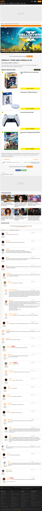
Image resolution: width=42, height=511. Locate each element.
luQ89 (8, 478)
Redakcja (27, 488)
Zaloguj (39, 1)
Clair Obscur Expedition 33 (25, 494)
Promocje (4, 3)
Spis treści (21, 25)
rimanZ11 (9, 281)
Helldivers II (11, 174)
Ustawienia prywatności (34, 487)
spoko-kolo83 (8, 469)
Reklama (23, 488)
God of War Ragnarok (14, 503)
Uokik (7, 445)
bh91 (7, 265)
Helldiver (7, 249)
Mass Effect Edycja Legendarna (15, 494)
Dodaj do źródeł (29, 56)
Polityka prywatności (26, 487)
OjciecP (7, 257)
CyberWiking (8, 330)
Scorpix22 (9, 273)
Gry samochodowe (3, 492)
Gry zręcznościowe (3, 494)
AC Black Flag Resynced (24, 500)
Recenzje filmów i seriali (34, 495)
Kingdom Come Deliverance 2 (25, 497)
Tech (22, 3)
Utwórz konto (24, 226)
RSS (30, 488)
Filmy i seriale (17, 3)
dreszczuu (8, 241)
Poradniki (11, 3)
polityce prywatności (17, 509)
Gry (8, 3)
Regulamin (16, 487)
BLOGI (25, 3)
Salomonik (9, 346)
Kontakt (19, 487)
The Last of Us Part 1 (14, 500)
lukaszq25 (8, 338)
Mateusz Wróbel (4, 54)
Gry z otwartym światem (4, 506)
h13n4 (7, 232)
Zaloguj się (18, 226)
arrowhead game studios (5, 174)
